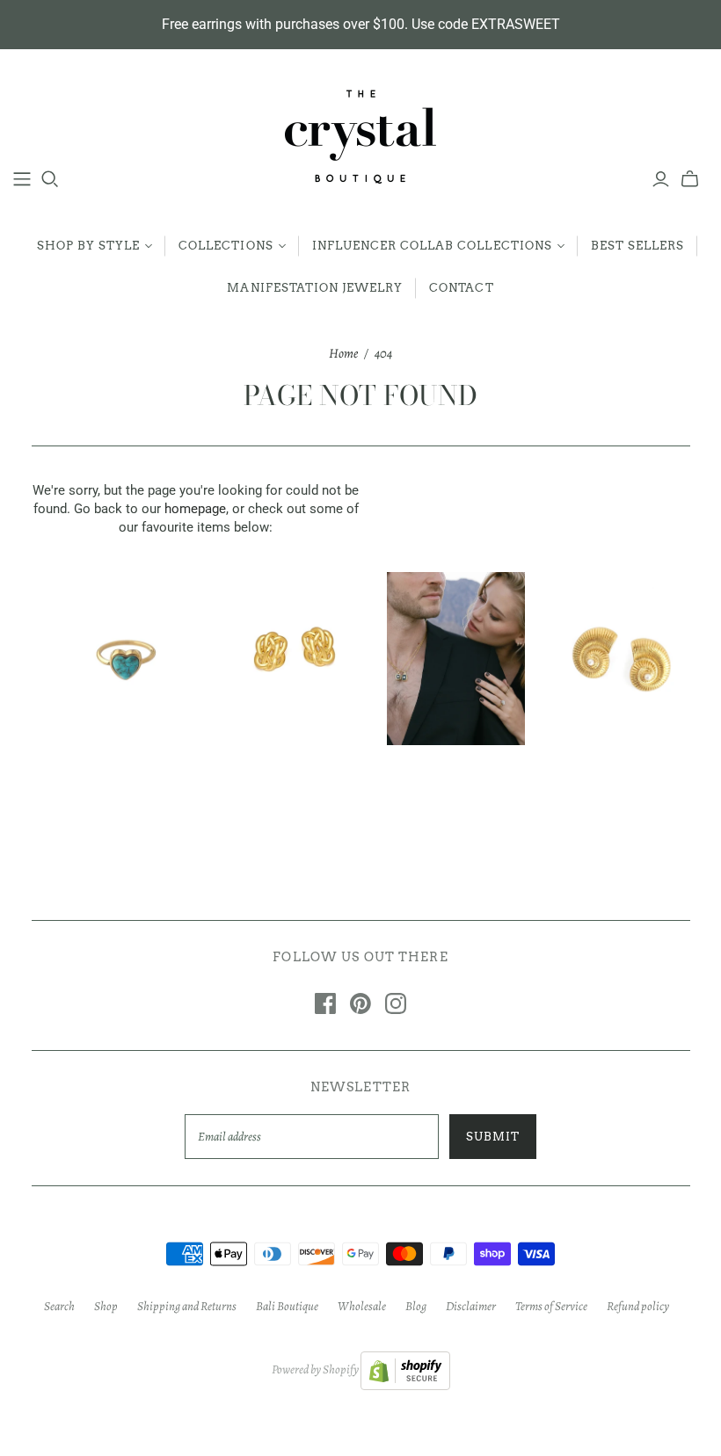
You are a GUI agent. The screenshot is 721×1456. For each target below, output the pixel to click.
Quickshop (90, 784)
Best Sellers (637, 245)
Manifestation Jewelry (315, 287)
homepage (195, 509)
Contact (461, 287)
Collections (225, 245)
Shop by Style (89, 245)
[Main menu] (22, 179)
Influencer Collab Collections (432, 245)
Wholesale (362, 1306)
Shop (106, 1306)
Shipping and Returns (187, 1306)
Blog (415, 1306)
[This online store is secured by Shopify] (405, 1369)
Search (59, 1306)
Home (343, 353)
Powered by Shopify (315, 1369)
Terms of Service (551, 1306)
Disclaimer (471, 1306)
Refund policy (638, 1306)
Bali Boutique (287, 1306)
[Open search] (50, 179)
